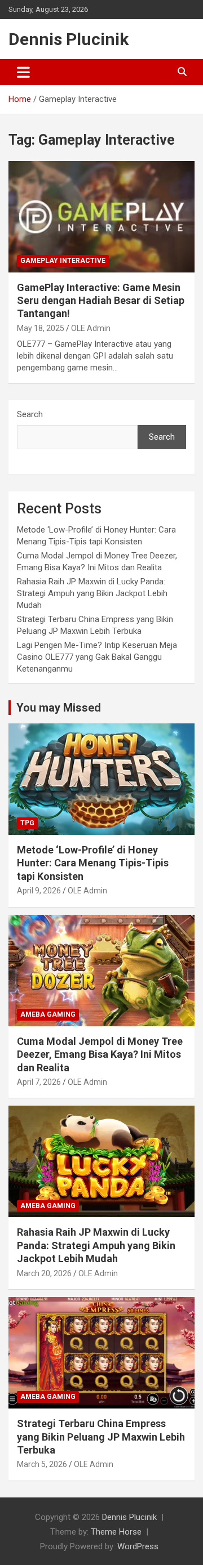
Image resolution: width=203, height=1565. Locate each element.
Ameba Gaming (48, 1014)
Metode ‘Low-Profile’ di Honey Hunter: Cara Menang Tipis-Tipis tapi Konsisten (93, 863)
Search (30, 414)
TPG (27, 823)
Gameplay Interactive (62, 261)
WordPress (137, 1546)
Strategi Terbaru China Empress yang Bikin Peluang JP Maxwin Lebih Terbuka (101, 1437)
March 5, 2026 (42, 1464)
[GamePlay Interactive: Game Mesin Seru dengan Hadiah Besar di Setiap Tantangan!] (101, 216)
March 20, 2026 (44, 1273)
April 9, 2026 (39, 890)
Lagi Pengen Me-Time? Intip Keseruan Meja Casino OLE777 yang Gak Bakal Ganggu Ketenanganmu (97, 657)
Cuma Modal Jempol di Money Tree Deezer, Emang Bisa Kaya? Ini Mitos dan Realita (100, 1054)
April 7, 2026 (39, 1081)
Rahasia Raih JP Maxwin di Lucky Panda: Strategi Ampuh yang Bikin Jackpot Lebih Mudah (92, 593)
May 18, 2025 (40, 328)
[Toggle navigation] (23, 72)
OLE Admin (91, 328)
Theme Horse (116, 1532)
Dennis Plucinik (68, 39)
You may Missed (58, 707)
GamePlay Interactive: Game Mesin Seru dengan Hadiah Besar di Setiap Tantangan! (100, 300)
